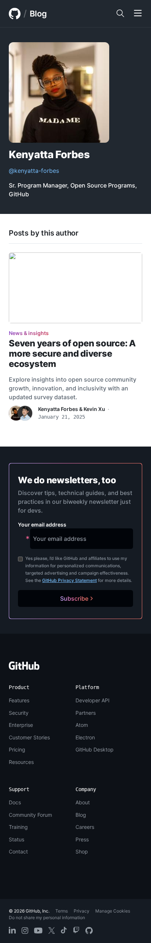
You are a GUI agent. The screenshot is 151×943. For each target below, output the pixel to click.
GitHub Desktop (95, 749)
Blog (38, 13)
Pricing (17, 749)
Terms (61, 911)
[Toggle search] (120, 13)
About (83, 802)
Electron (85, 737)
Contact (18, 851)
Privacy (81, 911)
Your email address (42, 524)
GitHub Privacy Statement (69, 580)
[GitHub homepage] (15, 13)
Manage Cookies (112, 911)
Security (19, 713)
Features (19, 700)
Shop (82, 851)
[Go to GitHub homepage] (24, 668)
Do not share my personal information (47, 917)
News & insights (29, 333)
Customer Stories (29, 737)
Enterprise (21, 725)
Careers (85, 827)
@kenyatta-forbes (34, 170)
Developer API (93, 700)
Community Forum (30, 815)
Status (16, 839)
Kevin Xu (94, 409)
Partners (86, 713)
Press (82, 839)
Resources (21, 762)
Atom (82, 725)
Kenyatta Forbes (58, 409)
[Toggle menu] (137, 13)
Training (18, 827)
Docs (15, 802)
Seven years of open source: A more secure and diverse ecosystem (72, 353)
